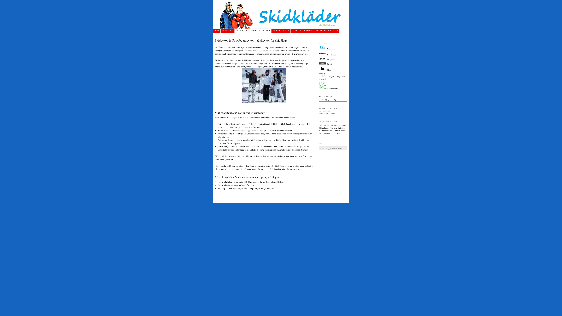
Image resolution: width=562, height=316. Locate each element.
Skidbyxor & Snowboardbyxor (253, 31)
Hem (217, 31)
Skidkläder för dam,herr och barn (281, 14)
